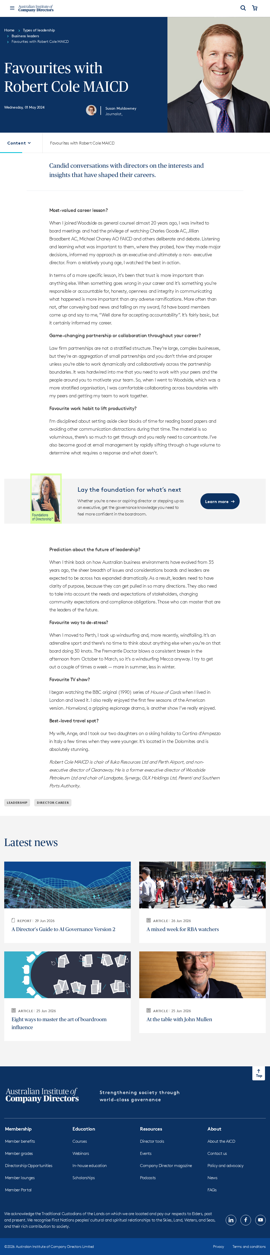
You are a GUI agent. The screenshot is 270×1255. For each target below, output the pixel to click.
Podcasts (148, 1177)
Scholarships (84, 1177)
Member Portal (18, 1189)
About (214, 1129)
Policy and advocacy (225, 1165)
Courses (80, 1141)
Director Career (53, 803)
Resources (151, 1129)
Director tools (152, 1141)
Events (146, 1153)
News (212, 1177)
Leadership (17, 803)
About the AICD (221, 1141)
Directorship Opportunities (28, 1165)
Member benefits (20, 1141)
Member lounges (20, 1177)
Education (84, 1129)
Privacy (218, 1246)
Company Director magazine (166, 1165)
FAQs (212, 1189)
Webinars (81, 1153)
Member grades (19, 1153)
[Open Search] (243, 8)
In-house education (90, 1165)
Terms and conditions (249, 1246)
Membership (18, 1129)
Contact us (217, 1153)
